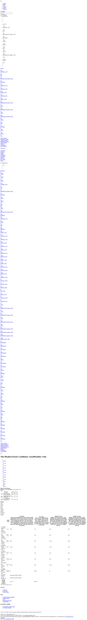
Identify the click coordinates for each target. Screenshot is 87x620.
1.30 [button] (69, 553)
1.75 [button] (35, 529)
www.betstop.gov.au (69, 616)
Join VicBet (3, 156)
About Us (2, 151)
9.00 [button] (11, 535)
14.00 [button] (35, 571)
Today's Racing (4, 138)
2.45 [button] (35, 547)
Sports (4, 4)
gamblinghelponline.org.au (29, 615)
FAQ (4, 599)
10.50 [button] (69, 571)
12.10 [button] (50, 541)
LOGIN (2, 15)
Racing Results (4, 146)
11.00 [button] (11, 547)
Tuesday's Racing (4, 140)
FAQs (2, 160)
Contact (4, 6)
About (4, 7)
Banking (2, 152)
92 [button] (49, 571)
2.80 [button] (69, 541)
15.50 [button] (50, 547)
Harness (2, 143)
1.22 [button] (35, 553)
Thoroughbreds (4, 142)
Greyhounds (3, 145)
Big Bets (5, 9)
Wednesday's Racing (5, 141)
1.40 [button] (35, 559)
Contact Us (5, 590)
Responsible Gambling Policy (9, 606)
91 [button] (10, 571)
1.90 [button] (69, 529)
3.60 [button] (11, 559)
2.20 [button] (35, 535)
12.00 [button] (11, 565)
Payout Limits (6, 601)
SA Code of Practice (7, 607)
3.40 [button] (69, 547)
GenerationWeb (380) (9, 618)
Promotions (3, 155)
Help (4, 5)
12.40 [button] (50, 565)
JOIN (4, 11)
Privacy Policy (6, 592)
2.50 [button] (11, 553)
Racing (4, 3)
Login (2, 11)
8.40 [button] (50, 529)
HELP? (5, 15)
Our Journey (3, 150)
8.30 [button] (50, 535)
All (3, 62)
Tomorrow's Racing (4, 139)
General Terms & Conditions (9, 597)
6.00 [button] (11, 529)
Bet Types (3, 158)
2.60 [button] (35, 565)
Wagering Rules (6, 598)
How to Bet (3, 159)
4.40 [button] (50, 559)
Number (3, 580)
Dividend (3, 583)
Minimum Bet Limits (7, 600)
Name (3, 582)
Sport (4, 60)
